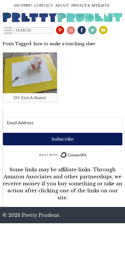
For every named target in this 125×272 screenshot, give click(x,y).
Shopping (23, 5)
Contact (43, 5)
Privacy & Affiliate (90, 5)
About (62, 5)
